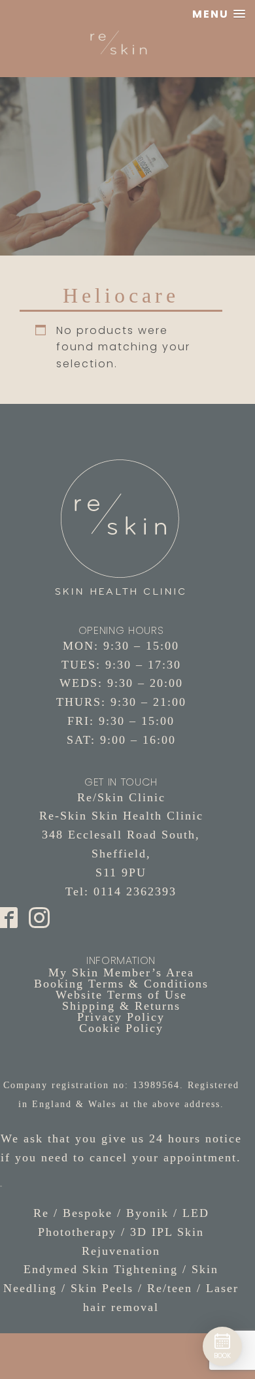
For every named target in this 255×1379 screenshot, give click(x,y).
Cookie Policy (121, 1028)
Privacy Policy (121, 1016)
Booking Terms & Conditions (121, 983)
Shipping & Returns (121, 1005)
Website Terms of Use (121, 994)
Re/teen (169, 1288)
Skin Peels (102, 1288)
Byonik (147, 1213)
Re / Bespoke (72, 1213)
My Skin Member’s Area (121, 972)
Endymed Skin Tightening (101, 1269)
